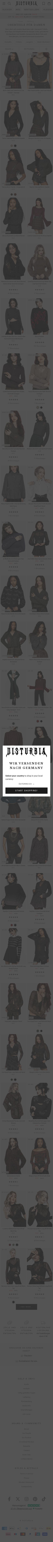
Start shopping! (26, 791)
